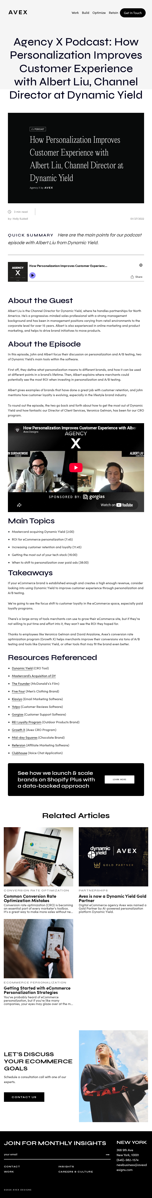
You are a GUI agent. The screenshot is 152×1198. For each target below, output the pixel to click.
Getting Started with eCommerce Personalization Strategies (37, 990)
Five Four (18, 691)
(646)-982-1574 (128, 1160)
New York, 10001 (128, 1155)
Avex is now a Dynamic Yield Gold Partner (112, 898)
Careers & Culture (75, 1171)
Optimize (99, 12)
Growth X (18, 730)
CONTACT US (24, 1097)
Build (85, 12)
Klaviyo (17, 699)
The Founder (21, 683)
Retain (113, 12)
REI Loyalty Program (26, 722)
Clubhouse (19, 753)
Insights (66, 1166)
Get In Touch (133, 13)
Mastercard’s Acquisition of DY (34, 676)
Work (75, 12)
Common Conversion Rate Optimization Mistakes (30, 898)
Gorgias (17, 714)
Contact (12, 1166)
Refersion (18, 745)
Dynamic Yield (22, 668)
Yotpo (16, 706)
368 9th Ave (125, 1150)
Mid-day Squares (24, 737)
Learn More (119, 779)
